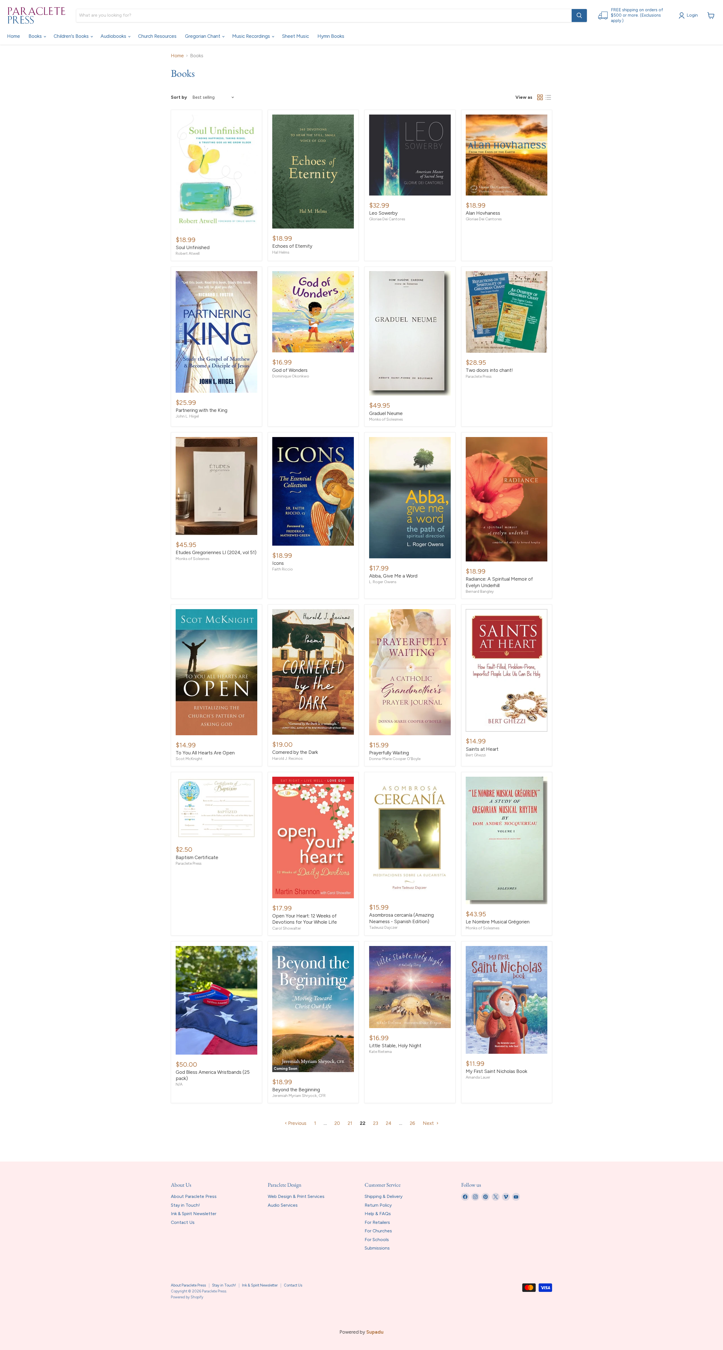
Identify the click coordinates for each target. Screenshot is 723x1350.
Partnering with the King (201, 410)
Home (13, 36)
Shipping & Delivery (383, 1196)
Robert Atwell (188, 253)
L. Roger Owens (382, 581)
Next (429, 1123)
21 (350, 1123)
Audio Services (283, 1205)
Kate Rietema (380, 1051)
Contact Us (183, 1222)
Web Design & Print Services (296, 1196)
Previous (296, 1123)
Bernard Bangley (480, 591)
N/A (179, 1084)
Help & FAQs (378, 1213)
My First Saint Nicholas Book (496, 1071)
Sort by (179, 97)
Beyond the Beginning (296, 1089)
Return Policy (378, 1205)
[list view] (548, 97)
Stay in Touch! (185, 1205)
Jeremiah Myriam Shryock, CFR (299, 1095)
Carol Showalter (286, 928)
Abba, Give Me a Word (393, 576)
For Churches (378, 1230)
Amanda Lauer (478, 1077)
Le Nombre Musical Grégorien (498, 922)
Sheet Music (295, 36)
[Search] (579, 15)
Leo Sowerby (383, 213)
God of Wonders (290, 370)
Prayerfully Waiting (389, 753)
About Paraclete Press (194, 1196)
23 (375, 1123)
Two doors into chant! (489, 370)
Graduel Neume (386, 413)
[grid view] (540, 97)
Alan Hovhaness (483, 213)
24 (388, 1123)
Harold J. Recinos (287, 758)
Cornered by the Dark (295, 752)
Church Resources (157, 36)
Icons (278, 563)
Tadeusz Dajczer (383, 927)
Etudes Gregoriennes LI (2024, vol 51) (216, 552)
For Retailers (377, 1222)
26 (412, 1123)
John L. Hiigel (187, 416)
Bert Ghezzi (476, 755)
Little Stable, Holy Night (395, 1045)
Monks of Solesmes (386, 419)
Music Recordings (251, 36)
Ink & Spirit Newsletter (193, 1213)
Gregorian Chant (203, 36)
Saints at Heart (482, 749)
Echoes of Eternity (292, 246)
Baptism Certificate (197, 857)
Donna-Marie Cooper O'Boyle (395, 758)
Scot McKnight (189, 758)
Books (36, 36)
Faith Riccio (282, 569)
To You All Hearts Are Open (205, 753)
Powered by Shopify (187, 1297)
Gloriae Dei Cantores (387, 219)
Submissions (377, 1248)
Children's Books (72, 36)
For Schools (377, 1239)
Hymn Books (330, 36)
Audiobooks (114, 36)
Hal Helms (280, 252)
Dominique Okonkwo (290, 376)
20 (337, 1123)
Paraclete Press (478, 376)
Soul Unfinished (193, 247)
